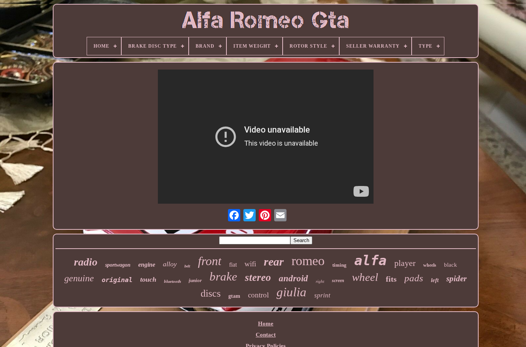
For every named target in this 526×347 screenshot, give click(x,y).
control (258, 295)
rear (274, 261)
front (209, 261)
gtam (234, 296)
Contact (266, 335)
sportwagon (118, 265)
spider (456, 278)
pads (413, 278)
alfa (370, 260)
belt (187, 266)
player (404, 263)
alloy (170, 264)
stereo (258, 277)
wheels (429, 265)
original (117, 280)
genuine (79, 278)
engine (146, 264)
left (435, 280)
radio (85, 262)
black (450, 265)
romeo (308, 261)
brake (223, 276)
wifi (250, 264)
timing (339, 265)
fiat (233, 264)
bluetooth (172, 281)
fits (391, 279)
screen (338, 280)
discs (211, 293)
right (320, 281)
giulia (291, 292)
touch (148, 279)
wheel (365, 277)
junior (195, 280)
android (293, 278)
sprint (322, 295)
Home (265, 323)
